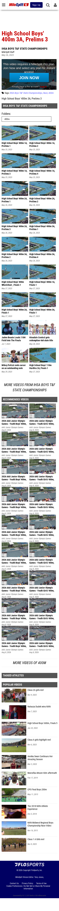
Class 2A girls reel (36, 690)
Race (45, 93)
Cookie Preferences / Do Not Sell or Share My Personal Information (28, 887)
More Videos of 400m (29, 663)
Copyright (27, 870)
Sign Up (36, 5)
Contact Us (14, 883)
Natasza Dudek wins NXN (39, 706)
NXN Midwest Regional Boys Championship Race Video (40, 824)
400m (51, 93)
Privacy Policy (27, 883)
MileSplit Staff (8, 52)
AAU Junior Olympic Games (12, 427)
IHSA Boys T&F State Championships (24, 48)
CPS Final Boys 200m (37, 789)
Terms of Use (41, 883)
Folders (6, 113)
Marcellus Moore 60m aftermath (42, 773)
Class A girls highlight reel (39, 739)
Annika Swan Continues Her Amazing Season (40, 758)
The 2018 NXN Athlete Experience (38, 808)
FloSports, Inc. (36, 870)
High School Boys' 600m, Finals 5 (42, 723)
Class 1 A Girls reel (36, 839)
